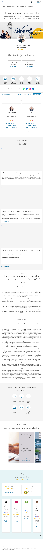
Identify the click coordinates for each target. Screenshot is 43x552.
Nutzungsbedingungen (25, 548)
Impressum (4, 548)
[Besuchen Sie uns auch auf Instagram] (30, 89)
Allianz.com (11, 549)
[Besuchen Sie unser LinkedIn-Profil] (33, 89)
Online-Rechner (5, 549)
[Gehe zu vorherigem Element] (15, 131)
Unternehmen (33, 548)
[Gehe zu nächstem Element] (27, 131)
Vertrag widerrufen (5, 541)
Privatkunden (7, 1)
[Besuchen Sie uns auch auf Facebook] (27, 89)
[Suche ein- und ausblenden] (40, 6)
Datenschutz (9, 548)
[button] (21, 38)
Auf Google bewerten (9, 492)
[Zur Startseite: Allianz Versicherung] (2, 2)
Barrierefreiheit (16, 548)
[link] (21, 80)
